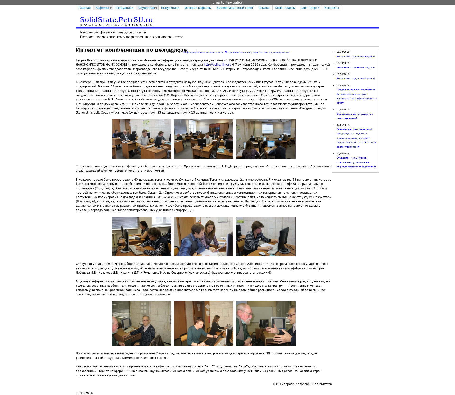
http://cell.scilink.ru (217, 64)
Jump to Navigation (227, 2)
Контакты (331, 8)
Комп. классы (285, 8)
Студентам (147, 8)
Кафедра (102, 8)
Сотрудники (124, 8)
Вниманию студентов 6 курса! (356, 56)
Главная (84, 8)
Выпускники (170, 8)
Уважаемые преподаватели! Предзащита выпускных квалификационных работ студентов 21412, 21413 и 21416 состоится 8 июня (356, 138)
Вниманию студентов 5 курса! (356, 67)
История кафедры (198, 8)
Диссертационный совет (235, 8)
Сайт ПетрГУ (309, 8)
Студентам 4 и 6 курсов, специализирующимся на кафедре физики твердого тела (356, 162)
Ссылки (264, 8)
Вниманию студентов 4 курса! (356, 78)
